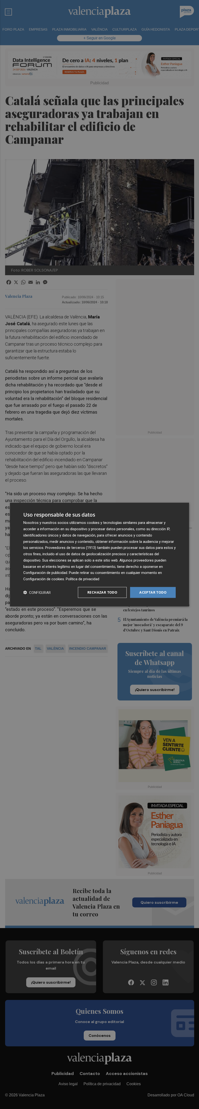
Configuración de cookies (43, 579)
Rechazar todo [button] (102, 592)
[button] (37, 592)
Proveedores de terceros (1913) (70, 548)
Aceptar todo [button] (152, 592)
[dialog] (99, 554)
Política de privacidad (82, 579)
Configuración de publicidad (45, 573)
